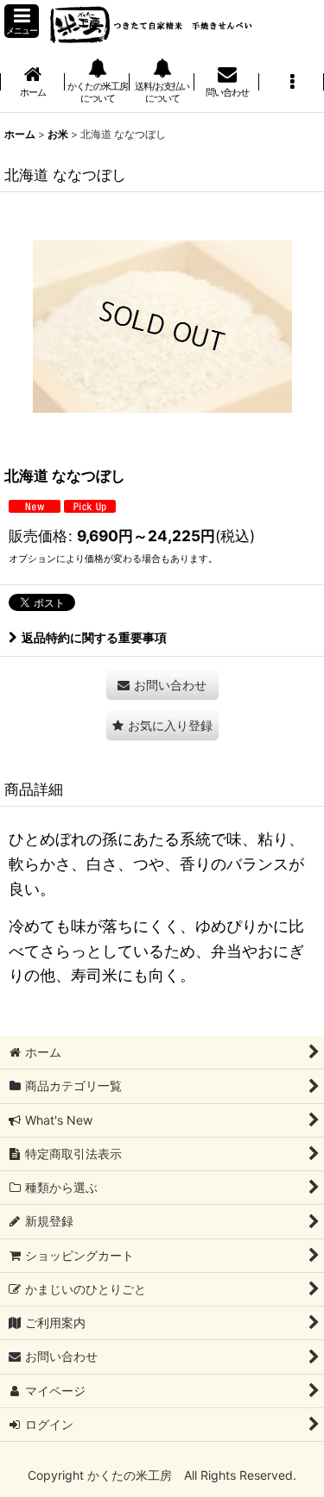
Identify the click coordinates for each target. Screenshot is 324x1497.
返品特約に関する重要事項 (94, 637)
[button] (21, 21)
